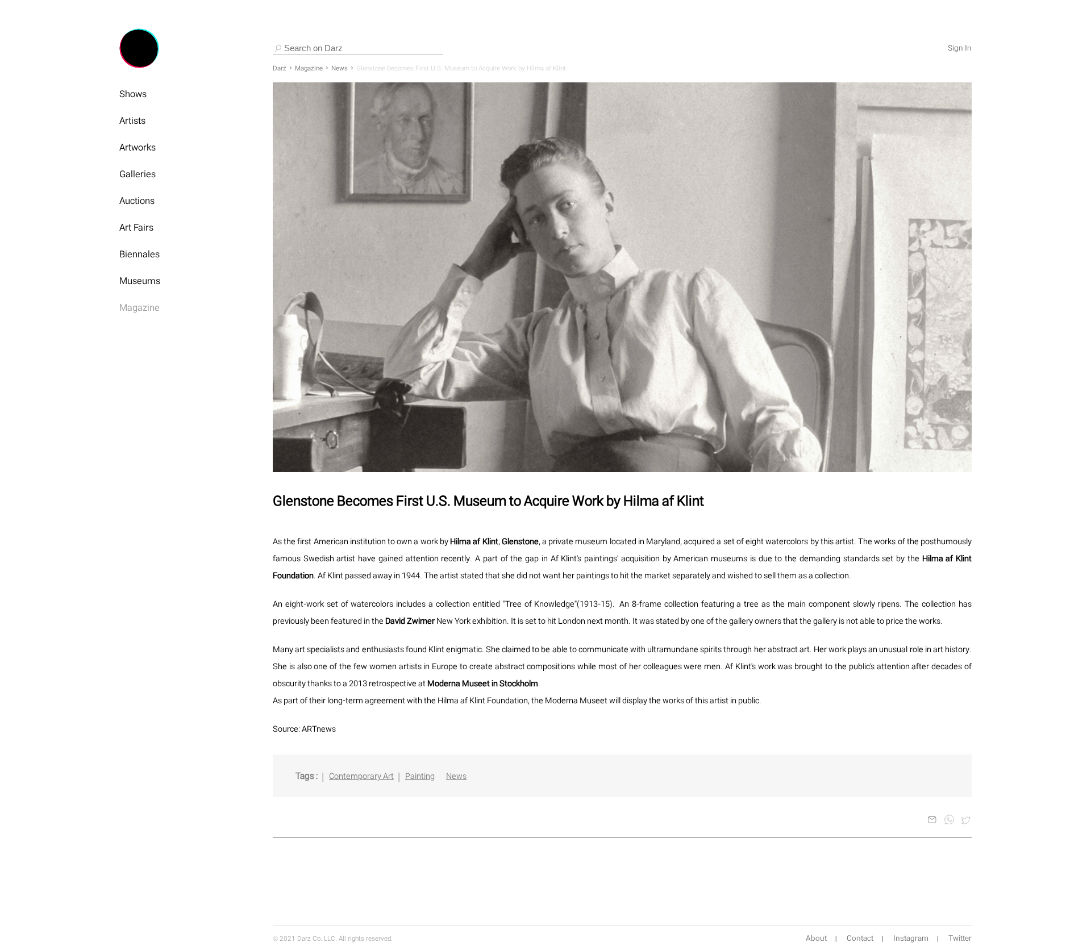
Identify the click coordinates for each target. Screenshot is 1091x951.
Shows (133, 94)
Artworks (137, 147)
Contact (860, 938)
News (339, 68)
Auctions (137, 200)
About (816, 938)
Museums (139, 281)
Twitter (960, 938)
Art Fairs (136, 227)
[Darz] (139, 48)
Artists (132, 120)
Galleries (137, 174)
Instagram (910, 938)
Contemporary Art (361, 776)
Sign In (960, 48)
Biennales (139, 254)
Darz (279, 68)
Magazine (139, 307)
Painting (420, 776)
